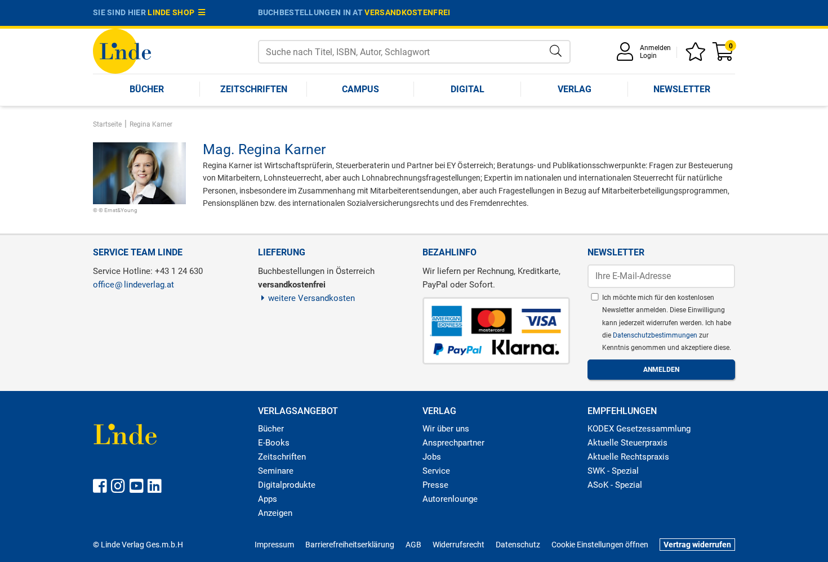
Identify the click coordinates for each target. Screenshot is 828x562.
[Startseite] (122, 50)
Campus (360, 89)
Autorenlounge (450, 499)
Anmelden (655, 48)
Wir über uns (445, 429)
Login (648, 56)
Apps (267, 499)
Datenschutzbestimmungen (656, 335)
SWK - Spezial (613, 471)
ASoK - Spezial (614, 485)
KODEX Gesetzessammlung (639, 429)
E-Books (274, 443)
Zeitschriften (253, 89)
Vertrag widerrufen (697, 544)
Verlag (574, 89)
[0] (724, 55)
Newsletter (681, 89)
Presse (435, 485)
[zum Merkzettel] (697, 55)
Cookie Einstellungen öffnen (599, 544)
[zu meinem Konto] (627, 55)
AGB (413, 544)
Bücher (147, 89)
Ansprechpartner (453, 443)
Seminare (275, 471)
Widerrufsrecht (458, 544)
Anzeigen (275, 513)
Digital (467, 89)
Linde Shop (173, 12)
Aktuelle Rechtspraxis (628, 457)
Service (436, 471)
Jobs (431, 457)
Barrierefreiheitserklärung (349, 544)
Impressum (274, 544)
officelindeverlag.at (133, 285)
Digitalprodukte (286, 485)
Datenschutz (518, 544)
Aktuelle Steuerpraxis (627, 443)
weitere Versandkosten (311, 298)
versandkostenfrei (407, 12)
